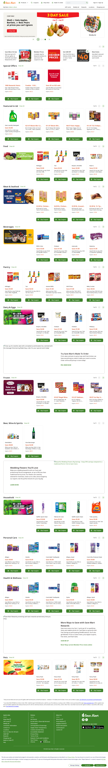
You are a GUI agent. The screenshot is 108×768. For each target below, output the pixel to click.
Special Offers (10, 65)
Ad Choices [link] (34, 715)
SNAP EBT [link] (6, 730)
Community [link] (59, 724)
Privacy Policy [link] (34, 730)
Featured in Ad (10, 106)
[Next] (103, 46)
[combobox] (77, 2)
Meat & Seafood (11, 186)
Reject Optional (100, 765)
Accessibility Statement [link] (37, 728)
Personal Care (10, 533)
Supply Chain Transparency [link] (38, 724)
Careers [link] (58, 726)
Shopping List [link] (7, 734)
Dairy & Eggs (9, 307)
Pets (5, 653)
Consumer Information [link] (10, 721)
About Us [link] (58, 715)
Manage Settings (74, 765)
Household (8, 493)
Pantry (6, 267)
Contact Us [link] (6, 724)
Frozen (6, 377)
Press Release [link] (60, 717)
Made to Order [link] (7, 736)
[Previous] (100, 46)
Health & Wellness (12, 574)
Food (5, 146)
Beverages (8, 226)
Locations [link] (6, 726)
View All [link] (20, 65)
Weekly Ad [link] (6, 719)
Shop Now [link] (6, 715)
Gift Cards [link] (6, 717)
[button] (13, 85)
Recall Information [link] (61, 721)
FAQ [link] (4, 738)
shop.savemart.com (89, 699)
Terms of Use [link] (34, 732)
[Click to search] (87, 3)
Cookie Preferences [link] (46, 737)
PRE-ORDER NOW (66, 365)
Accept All (87, 765)
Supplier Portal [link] (60, 719)
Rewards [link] (5, 732)
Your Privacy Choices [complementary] (40, 737)
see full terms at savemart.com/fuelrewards (90, 695)
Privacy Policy (71, 757)
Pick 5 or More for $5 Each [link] (10, 728)
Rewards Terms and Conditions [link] (40, 734)
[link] (9, 2)
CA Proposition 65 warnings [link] (38, 721)
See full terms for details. (12, 702)
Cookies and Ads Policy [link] (37, 726)
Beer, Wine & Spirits (13, 419)
